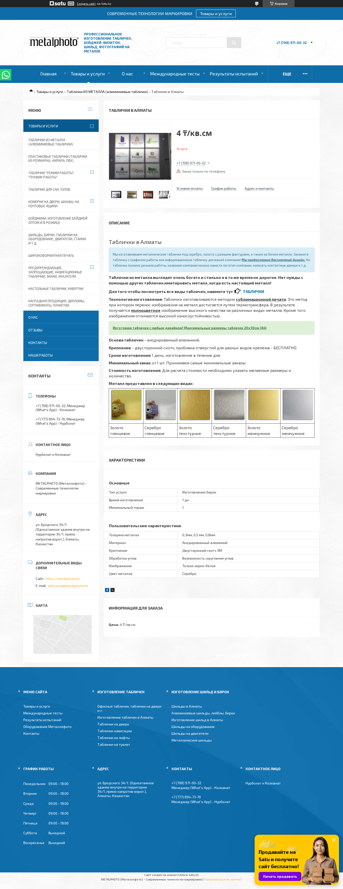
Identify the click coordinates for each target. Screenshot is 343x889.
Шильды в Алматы (187, 706)
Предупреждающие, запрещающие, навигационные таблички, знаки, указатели (55, 272)
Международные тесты (175, 73)
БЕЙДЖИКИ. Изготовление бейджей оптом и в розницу (57, 220)
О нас (127, 73)
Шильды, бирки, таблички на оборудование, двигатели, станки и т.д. (57, 239)
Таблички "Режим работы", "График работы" (51, 175)
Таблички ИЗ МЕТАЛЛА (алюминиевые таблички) (107, 91)
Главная (48, 73)
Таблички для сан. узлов (49, 189)
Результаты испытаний (234, 73)
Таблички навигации (114, 731)
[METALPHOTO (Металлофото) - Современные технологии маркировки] (54, 46)
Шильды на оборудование (193, 726)
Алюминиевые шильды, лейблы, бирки (203, 713)
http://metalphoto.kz (63, 578)
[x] (112, 590)
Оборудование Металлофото (47, 726)
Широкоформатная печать (51, 256)
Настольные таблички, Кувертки (55, 289)
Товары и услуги (216, 13)
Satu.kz (194, 874)
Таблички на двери (113, 724)
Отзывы (35, 330)
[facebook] (107, 590)
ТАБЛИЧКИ (253, 291)
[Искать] (234, 42)
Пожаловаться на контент (223, 879)
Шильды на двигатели (190, 733)
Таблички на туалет (113, 744)
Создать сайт (86, 3)
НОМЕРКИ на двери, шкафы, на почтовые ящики (53, 204)
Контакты (37, 342)
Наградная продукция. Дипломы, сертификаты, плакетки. (56, 303)
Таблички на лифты (113, 737)
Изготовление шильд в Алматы (197, 720)
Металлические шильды (192, 740)
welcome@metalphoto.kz (68, 585)
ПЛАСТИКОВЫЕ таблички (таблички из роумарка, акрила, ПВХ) (57, 159)
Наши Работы (40, 355)
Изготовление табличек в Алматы (125, 717)
